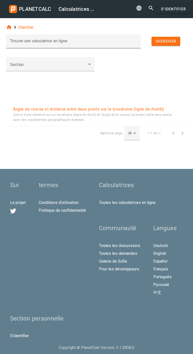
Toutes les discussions (119, 245)
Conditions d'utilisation (59, 202)
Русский (161, 284)
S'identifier (173, 9)
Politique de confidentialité (62, 210)
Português (162, 276)
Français (160, 269)
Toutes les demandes (118, 253)
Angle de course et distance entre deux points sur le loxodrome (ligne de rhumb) (88, 109)
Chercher (26, 27)
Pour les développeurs (119, 269)
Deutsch (160, 245)
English (159, 253)
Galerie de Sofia (113, 261)
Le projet (18, 202)
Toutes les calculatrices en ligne (127, 202)
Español (160, 261)
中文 (157, 292)
